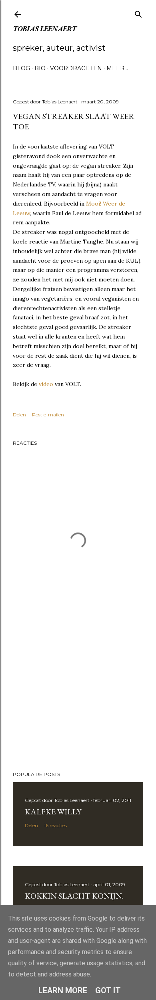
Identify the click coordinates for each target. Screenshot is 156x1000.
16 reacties (55, 825)
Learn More (62, 990)
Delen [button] (19, 415)
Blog (21, 68)
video (46, 384)
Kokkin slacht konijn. (74, 896)
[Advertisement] (78, 701)
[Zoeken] (138, 12)
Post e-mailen (48, 415)
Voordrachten (76, 68)
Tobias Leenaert (44, 28)
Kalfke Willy (53, 811)
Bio (40, 68)
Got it (108, 990)
